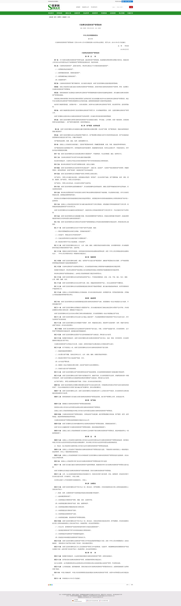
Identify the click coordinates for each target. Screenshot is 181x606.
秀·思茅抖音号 (94, 7)
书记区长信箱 (118, 1)
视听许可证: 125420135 (106, 594)
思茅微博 (78, 7)
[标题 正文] (113, 7)
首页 (55, 17)
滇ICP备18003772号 (117, 594)
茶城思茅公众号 (85, 7)
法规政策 (64, 17)
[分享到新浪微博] (48, 584)
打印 (127, 584)
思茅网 (59, 17)
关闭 (132, 584)
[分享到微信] (50, 584)
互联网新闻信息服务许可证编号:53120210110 (90, 594)
